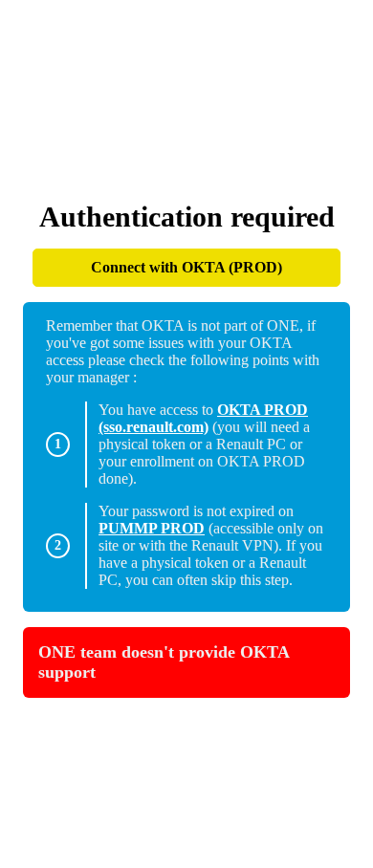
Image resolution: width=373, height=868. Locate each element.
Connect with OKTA (186, 267)
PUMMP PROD (152, 528)
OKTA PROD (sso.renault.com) (203, 418)
